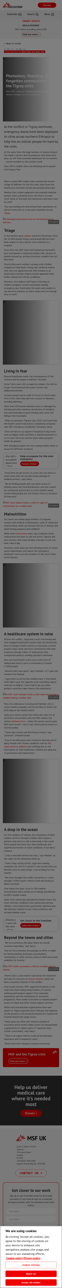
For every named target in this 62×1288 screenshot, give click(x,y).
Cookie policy (14, 1258)
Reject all (31, 1273)
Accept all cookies (31, 1282)
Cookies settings (31, 1264)
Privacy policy (32, 1258)
